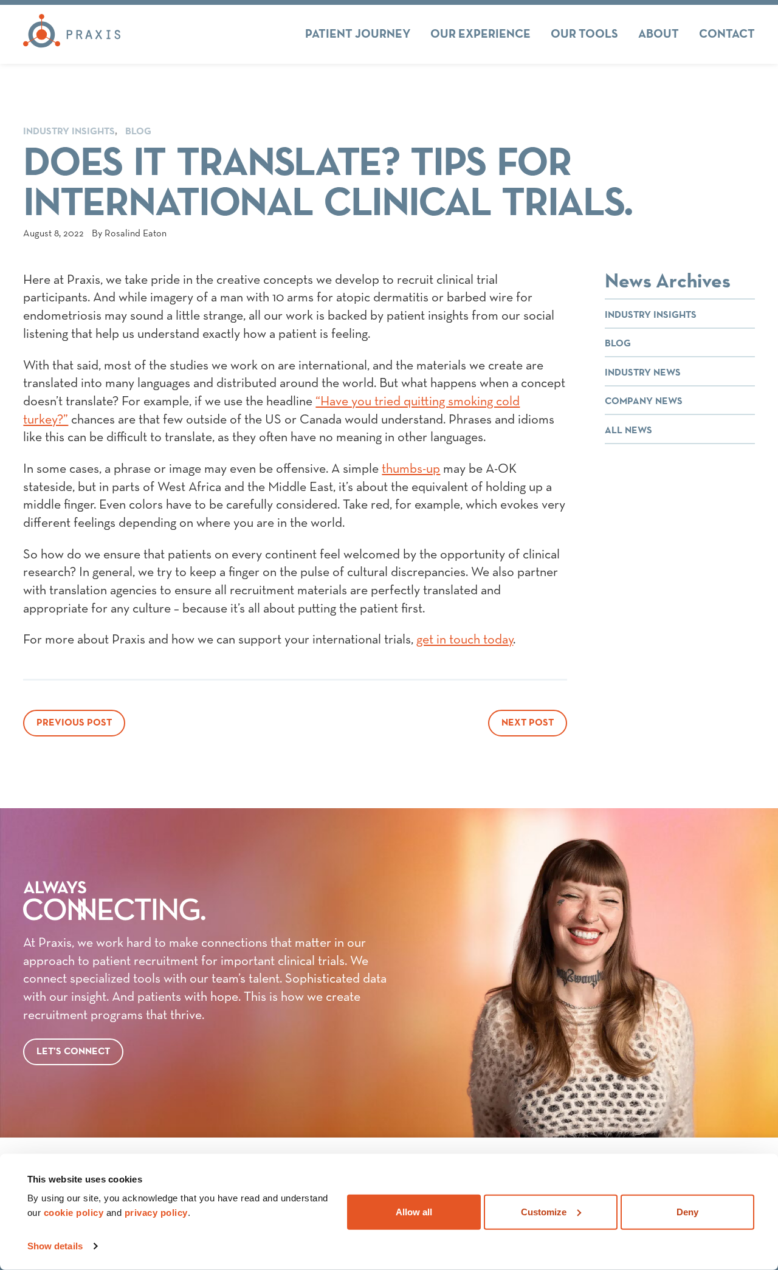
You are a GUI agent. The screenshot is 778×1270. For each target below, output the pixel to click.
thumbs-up (411, 469)
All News (628, 431)
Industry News (643, 373)
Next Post (527, 723)
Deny (687, 1211)
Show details (55, 1246)
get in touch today (464, 640)
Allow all (414, 1211)
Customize (543, 1211)
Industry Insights (69, 132)
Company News (644, 402)
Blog (138, 132)
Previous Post (74, 723)
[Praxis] (71, 34)
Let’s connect (73, 1052)
